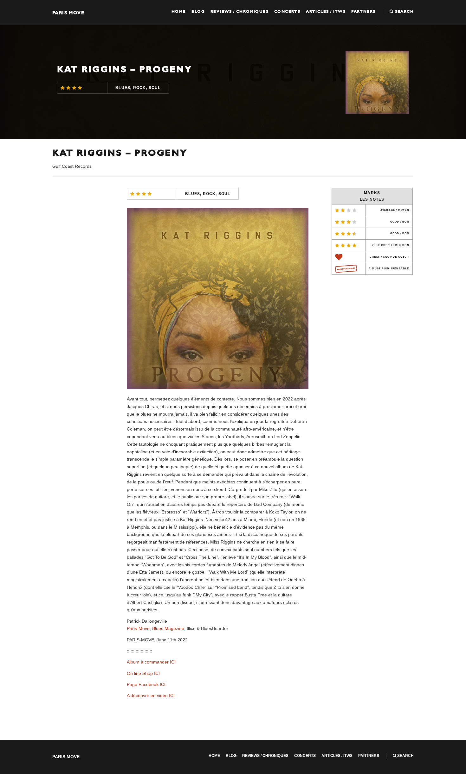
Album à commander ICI (151, 661)
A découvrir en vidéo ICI (151, 695)
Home (179, 11)
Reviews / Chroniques (239, 11)
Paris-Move (138, 628)
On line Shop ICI (143, 673)
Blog (198, 11)
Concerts (287, 11)
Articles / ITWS (326, 11)
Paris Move (68, 12)
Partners (363, 11)
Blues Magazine (168, 628)
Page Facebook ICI (146, 684)
